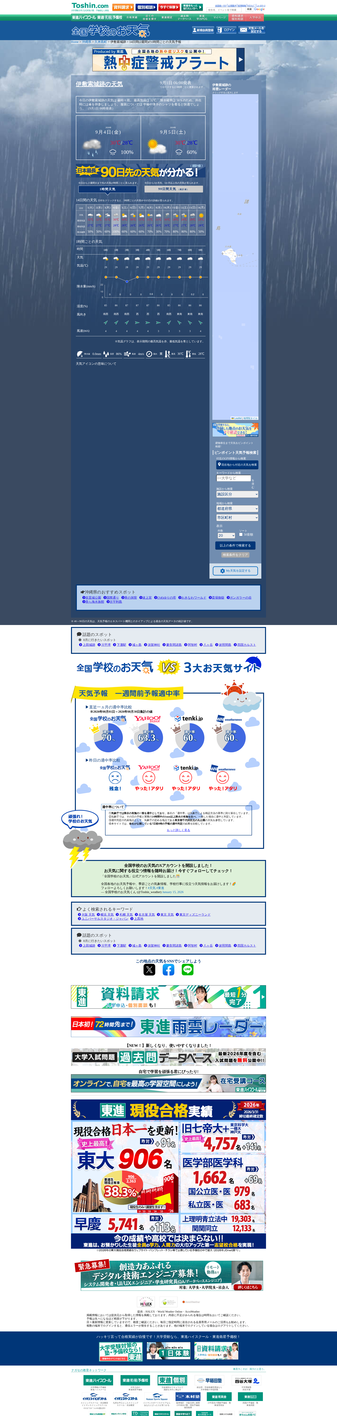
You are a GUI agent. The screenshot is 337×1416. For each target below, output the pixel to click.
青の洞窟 (130, 597)
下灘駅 (121, 644)
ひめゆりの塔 (166, 597)
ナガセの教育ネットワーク (88, 1370)
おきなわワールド (193, 597)
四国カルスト (246, 644)
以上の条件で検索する (235, 545)
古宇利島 (116, 601)
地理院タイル (250, 418)
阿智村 (192, 644)
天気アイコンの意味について (96, 363)
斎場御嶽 (218, 597)
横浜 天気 (107, 914)
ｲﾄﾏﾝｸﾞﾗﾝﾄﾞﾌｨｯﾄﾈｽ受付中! (94, 1408)
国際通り (112, 597)
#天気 (152, 888)
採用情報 (242, 5)
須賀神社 (154, 644)
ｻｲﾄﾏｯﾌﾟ (251, 5)
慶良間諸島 (174, 644)
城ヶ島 (137, 644)
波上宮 (147, 597)
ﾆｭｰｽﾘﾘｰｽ (261, 5)
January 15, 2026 (173, 892)
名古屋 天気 (146, 914)
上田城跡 (89, 644)
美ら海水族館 (94, 601)
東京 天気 (167, 914)
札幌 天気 (126, 914)
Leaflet (238, 418)
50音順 (248, 534)
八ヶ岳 (208, 644)
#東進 (160, 888)
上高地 (138, 918)
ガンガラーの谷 (241, 597)
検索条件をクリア (235, 554)
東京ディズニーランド (195, 914)
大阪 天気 (88, 914)
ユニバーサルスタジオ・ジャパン (105, 918)
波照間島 (225, 644)
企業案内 (232, 5)
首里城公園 (93, 597)
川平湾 (106, 644)
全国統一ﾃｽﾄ (221, 5)
